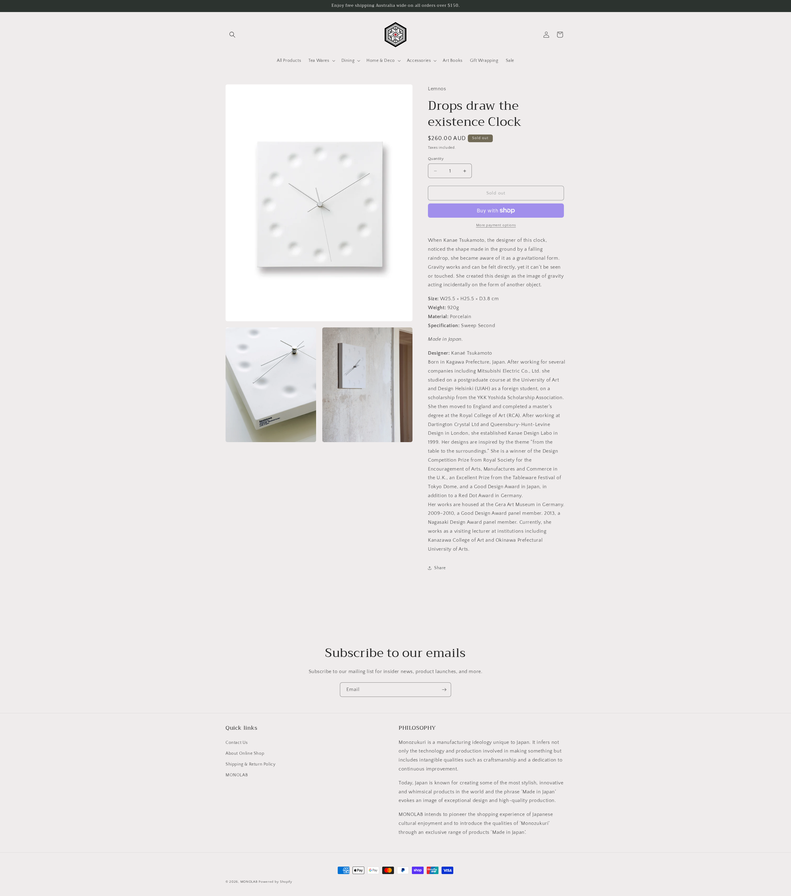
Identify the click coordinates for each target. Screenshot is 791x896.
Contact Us (237, 742)
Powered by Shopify (275, 882)
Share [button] (440, 567)
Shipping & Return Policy (250, 764)
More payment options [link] (496, 225)
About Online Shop (245, 753)
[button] (232, 34)
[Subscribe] (444, 689)
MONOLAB (237, 775)
